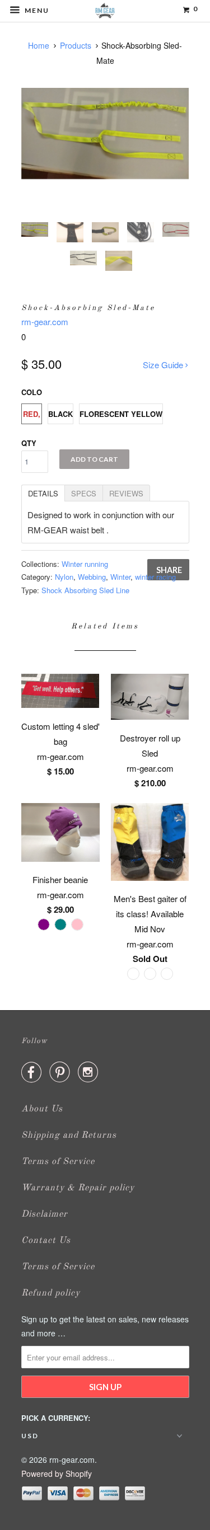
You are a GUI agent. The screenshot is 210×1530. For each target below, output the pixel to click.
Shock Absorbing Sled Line (85, 590)
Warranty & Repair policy (77, 1188)
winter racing (155, 576)
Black (60, 414)
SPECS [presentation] (83, 493)
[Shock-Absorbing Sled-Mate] (105, 133)
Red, (31, 414)
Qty (28, 443)
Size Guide (164, 364)
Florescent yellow (121, 414)
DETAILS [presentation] (43, 493)
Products (75, 45)
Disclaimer (44, 1214)
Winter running (85, 564)
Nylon (64, 576)
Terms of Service (58, 1161)
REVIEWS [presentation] (126, 493)
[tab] (42, 492)
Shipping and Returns (68, 1135)
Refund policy (50, 1293)
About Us (42, 1109)
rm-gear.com (44, 321)
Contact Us (46, 1240)
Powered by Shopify (56, 1473)
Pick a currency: (55, 1417)
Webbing (92, 576)
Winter (120, 576)
